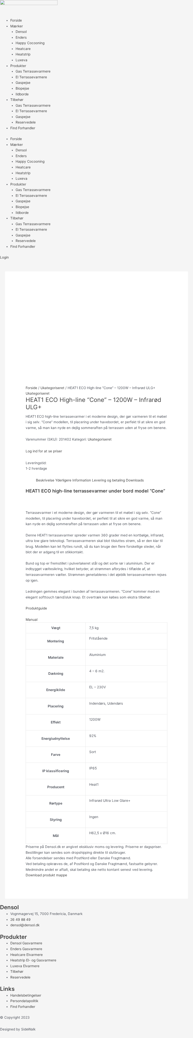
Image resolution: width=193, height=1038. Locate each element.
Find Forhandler (22, 128)
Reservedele (26, 122)
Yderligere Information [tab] (73, 480)
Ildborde (22, 94)
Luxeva (21, 60)
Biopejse (22, 88)
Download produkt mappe (46, 875)
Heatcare (23, 49)
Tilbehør (16, 100)
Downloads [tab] (135, 480)
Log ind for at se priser (44, 451)
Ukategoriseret (52, 388)
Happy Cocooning (30, 43)
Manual (31, 620)
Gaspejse (23, 83)
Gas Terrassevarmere (33, 71)
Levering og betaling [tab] (108, 480)
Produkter (18, 66)
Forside (16, 20)
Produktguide (36, 608)
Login (4, 257)
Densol (21, 32)
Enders (21, 37)
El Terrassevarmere (31, 77)
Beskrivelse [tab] (45, 480)
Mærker (16, 26)
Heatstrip (23, 54)
